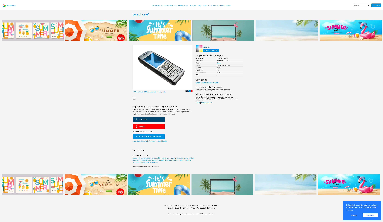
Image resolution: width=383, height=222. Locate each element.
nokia (186, 158)
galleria (214, 50)
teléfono (168, 160)
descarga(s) (151, 92)
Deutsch (178, 208)
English (170, 208)
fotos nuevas (170, 6)
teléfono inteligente (140, 162)
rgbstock (11, 6)
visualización (153, 162)
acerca (216, 205)
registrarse (376, 5)
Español (186, 208)
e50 (158, 158)
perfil (206, 50)
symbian (161, 160)
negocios (179, 158)
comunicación (146, 158)
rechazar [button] (354, 215)
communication (214, 82)
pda (149, 160)
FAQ (199, 6)
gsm (168, 158)
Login (228, 6)
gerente (163, 158)
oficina (191, 158)
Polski (193, 208)
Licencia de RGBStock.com (209, 86)
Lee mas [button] (350, 210)
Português (201, 208)
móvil (173, 158)
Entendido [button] (370, 215)
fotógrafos (219, 6)
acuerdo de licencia (192, 205)
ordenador (137, 160)
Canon (219, 63)
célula (154, 158)
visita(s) (140, 92)
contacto (207, 6)
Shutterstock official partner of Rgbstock (180, 214)
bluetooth (136, 158)
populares (183, 6)
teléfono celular (185, 160)
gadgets (198, 82)
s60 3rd (154, 160)
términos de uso (206, 103)
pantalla (144, 160)
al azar (193, 6)
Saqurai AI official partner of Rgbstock (203, 214)
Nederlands (210, 208)
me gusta (162, 92)
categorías (157, 6)
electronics (205, 82)
